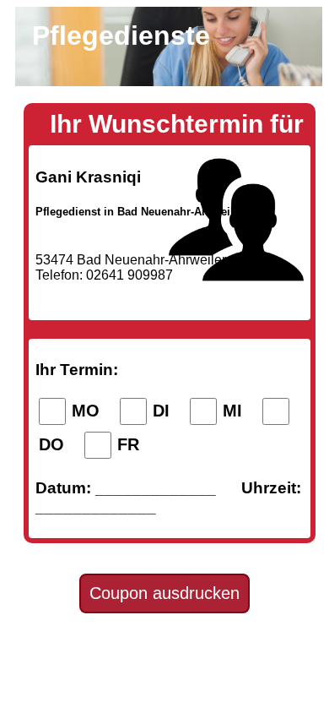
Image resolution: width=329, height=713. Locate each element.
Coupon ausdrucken (164, 593)
